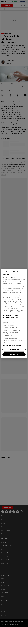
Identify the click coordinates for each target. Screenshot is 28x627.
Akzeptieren (14, 354)
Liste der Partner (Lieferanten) (11, 345)
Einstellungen (14, 349)
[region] (14, 313)
